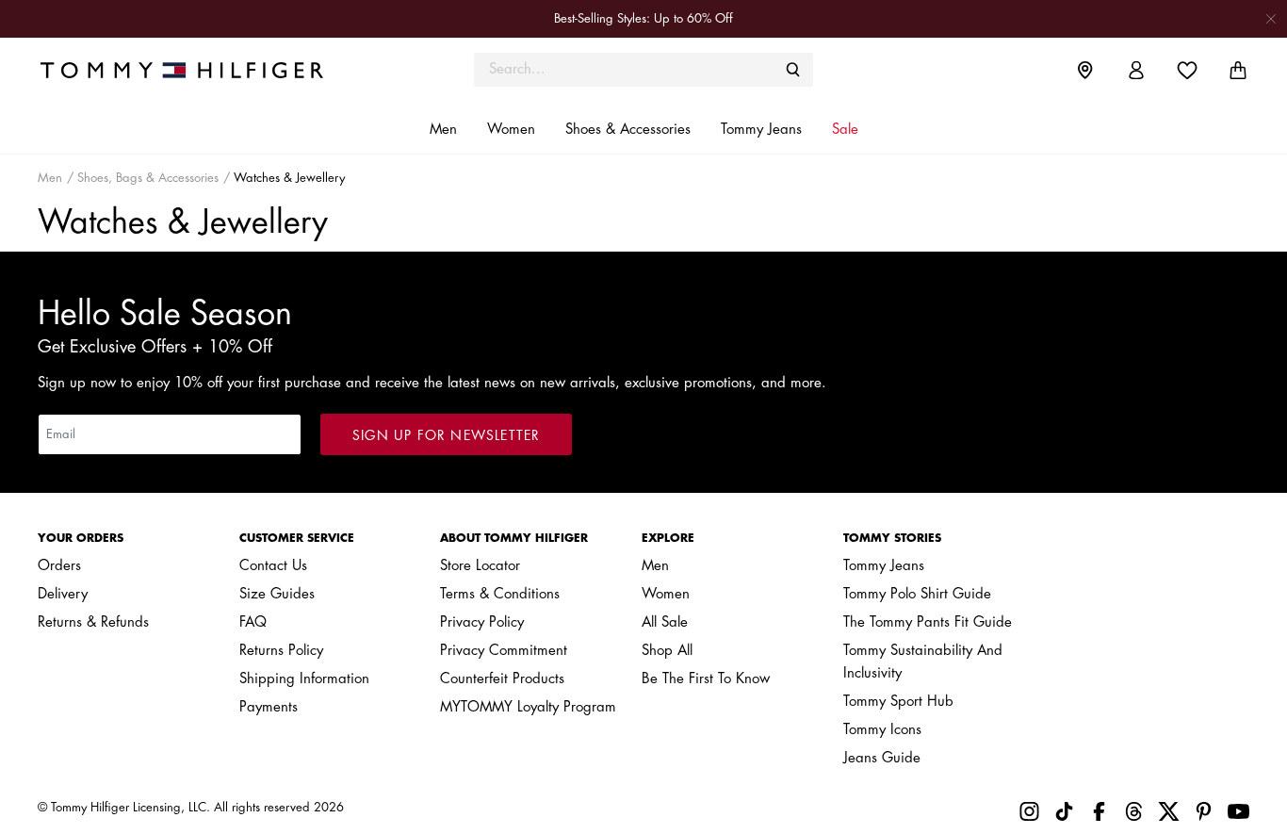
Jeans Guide (881, 758)
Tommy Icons (882, 730)
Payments (268, 707)
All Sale (665, 622)
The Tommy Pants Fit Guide (927, 622)
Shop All (667, 651)
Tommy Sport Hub (898, 702)
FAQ (253, 622)
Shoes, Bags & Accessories (148, 178)
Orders (59, 566)
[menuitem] (1099, 69)
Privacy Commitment (503, 651)
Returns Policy (281, 651)
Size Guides (277, 594)
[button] (443, 130)
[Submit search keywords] (793, 69)
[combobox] (643, 70)
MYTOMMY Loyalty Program (528, 707)
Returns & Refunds (93, 622)
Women (666, 594)
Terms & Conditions (500, 594)
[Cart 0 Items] (1238, 70)
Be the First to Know (706, 679)
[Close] (1271, 18)
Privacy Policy (482, 622)
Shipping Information (304, 679)
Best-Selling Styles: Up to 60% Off (643, 18)
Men (50, 178)
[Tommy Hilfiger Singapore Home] (189, 69)
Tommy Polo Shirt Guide (917, 594)
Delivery (63, 594)
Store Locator (480, 566)
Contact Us (273, 566)
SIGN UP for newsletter (446, 435)
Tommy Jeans (883, 566)
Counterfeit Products (502, 679)
